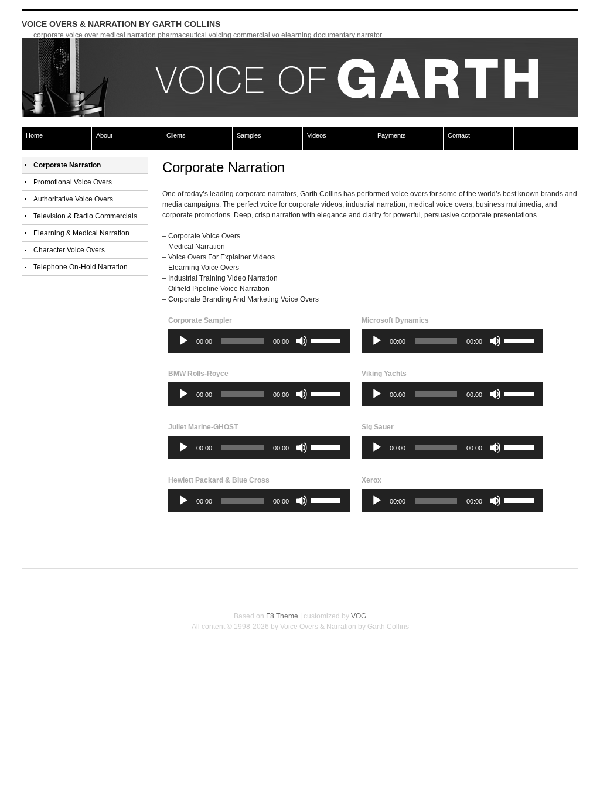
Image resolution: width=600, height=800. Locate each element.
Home (34, 135)
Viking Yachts (384, 374)
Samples (249, 135)
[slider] (327, 339)
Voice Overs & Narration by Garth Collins (121, 24)
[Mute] (302, 341)
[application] (259, 341)
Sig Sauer (378, 427)
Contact (459, 135)
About (104, 135)
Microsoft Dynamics (395, 320)
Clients (176, 135)
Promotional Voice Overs (72, 182)
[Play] (183, 341)
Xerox (371, 480)
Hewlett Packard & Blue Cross (219, 480)
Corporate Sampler (200, 320)
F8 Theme (282, 616)
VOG (358, 616)
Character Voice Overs (69, 250)
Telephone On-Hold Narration (80, 267)
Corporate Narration (67, 165)
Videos (316, 135)
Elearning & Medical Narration (81, 233)
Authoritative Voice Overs (73, 199)
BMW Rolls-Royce (198, 374)
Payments (391, 135)
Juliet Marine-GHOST (203, 427)
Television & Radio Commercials (85, 216)
